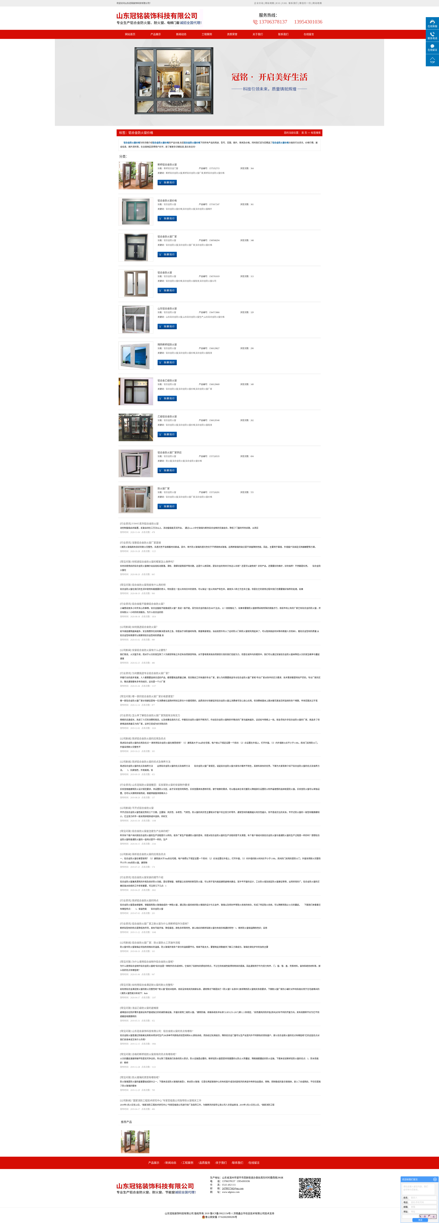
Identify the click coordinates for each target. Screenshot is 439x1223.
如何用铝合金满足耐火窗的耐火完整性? (153, 985)
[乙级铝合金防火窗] (135, 427)
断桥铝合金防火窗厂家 (193, 173)
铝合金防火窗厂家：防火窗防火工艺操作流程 (156, 942)
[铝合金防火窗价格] (135, 211)
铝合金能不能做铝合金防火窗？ (149, 604)
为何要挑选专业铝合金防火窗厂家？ (151, 673)
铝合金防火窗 (170, 204)
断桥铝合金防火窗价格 (214, 173)
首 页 (304, 132)
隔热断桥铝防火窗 (167, 344)
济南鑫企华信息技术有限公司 (249, 1213)
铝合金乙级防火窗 (167, 380)
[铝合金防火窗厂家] (135, 247)
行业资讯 (125, 523)
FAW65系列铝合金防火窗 (145, 523)
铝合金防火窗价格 (167, 200)
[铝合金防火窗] (135, 283)
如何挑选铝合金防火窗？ (145, 627)
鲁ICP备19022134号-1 (221, 1213)
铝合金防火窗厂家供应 (170, 452)
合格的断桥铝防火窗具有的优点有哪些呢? (154, 1054)
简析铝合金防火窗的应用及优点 (149, 854)
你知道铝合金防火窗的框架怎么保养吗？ (153, 561)
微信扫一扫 (305, 3)
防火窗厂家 (164, 488)
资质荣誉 (232, 34)
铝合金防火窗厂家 (167, 236)
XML (285, 3)
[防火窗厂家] (135, 499)
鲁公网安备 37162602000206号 (221, 1217)
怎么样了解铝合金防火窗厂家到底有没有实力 (156, 715)
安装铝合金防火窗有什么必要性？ (150, 650)
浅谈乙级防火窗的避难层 (145, 1008)
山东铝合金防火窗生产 (193, 317)
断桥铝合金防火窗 (167, 164)
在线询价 (167, 182)
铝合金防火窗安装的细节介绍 (147, 877)
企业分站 (258, 3)
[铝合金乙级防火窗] (135, 391)
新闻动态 (181, 34)
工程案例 (207, 34)
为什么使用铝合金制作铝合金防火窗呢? (153, 961)
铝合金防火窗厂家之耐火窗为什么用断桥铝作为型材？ (161, 923)
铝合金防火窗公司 (208, 281)
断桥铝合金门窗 (171, 168)
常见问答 (125, 561)
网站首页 (130, 34)
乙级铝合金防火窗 (167, 416)
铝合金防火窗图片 (204, 209)
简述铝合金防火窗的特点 (145, 900)
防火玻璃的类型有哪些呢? (145, 1077)
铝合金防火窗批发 (191, 281)
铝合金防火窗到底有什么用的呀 (149, 585)
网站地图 (269, 3)
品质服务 (204, 1162)
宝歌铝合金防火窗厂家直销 (146, 542)
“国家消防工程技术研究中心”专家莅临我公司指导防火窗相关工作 (166, 1100)
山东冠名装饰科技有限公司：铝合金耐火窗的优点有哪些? (162, 1031)
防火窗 (169, 461)
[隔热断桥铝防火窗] (135, 355)
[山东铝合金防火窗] (135, 319)
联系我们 (293, 3)
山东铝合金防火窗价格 (214, 317)
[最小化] (435, 1179)
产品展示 (156, 34)
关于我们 (258, 34)
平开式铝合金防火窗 (143, 808)
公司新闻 (125, 627)
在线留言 (309, 34)
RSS (278, 3)
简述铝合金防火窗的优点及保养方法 (151, 761)
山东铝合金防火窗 (167, 308)
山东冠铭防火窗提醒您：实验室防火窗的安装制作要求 (161, 785)
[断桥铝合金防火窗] (135, 175)
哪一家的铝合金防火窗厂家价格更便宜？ (153, 696)
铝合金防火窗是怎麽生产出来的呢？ (151, 831)
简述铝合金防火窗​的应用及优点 (149, 738)
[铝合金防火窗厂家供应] (135, 463)
